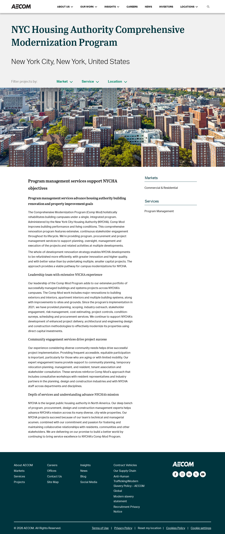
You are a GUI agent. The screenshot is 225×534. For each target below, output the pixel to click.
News (148, 6)
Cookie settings (201, 528)
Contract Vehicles (125, 465)
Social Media (88, 482)
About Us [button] (63, 6)
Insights (85, 465)
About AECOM (23, 465)
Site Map (53, 482)
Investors (166, 6)
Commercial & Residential (161, 187)
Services (19, 476)
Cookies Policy (175, 528)
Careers (132, 6)
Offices (51, 470)
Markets (19, 470)
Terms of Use (100, 528)
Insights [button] (110, 6)
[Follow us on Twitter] (196, 474)
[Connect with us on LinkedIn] (189, 474)
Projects (19, 482)
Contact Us (54, 476)
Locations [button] (187, 6)
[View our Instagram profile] (182, 474)
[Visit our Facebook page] (175, 474)
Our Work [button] (87, 6)
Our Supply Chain (125, 470)
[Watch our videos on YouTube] (203, 474)
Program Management (159, 211)
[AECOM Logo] (21, 6)
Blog (83, 476)
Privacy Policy (123, 528)
